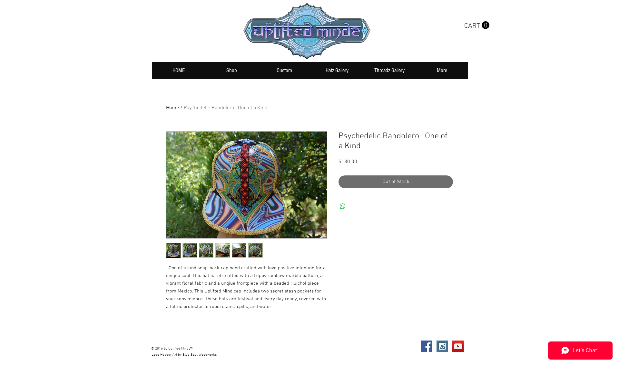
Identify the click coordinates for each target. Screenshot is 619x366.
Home (172, 108)
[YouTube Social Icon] (458, 346)
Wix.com (247, 346)
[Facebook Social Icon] (426, 346)
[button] (476, 25)
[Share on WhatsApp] (343, 206)
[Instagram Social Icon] (442, 346)
